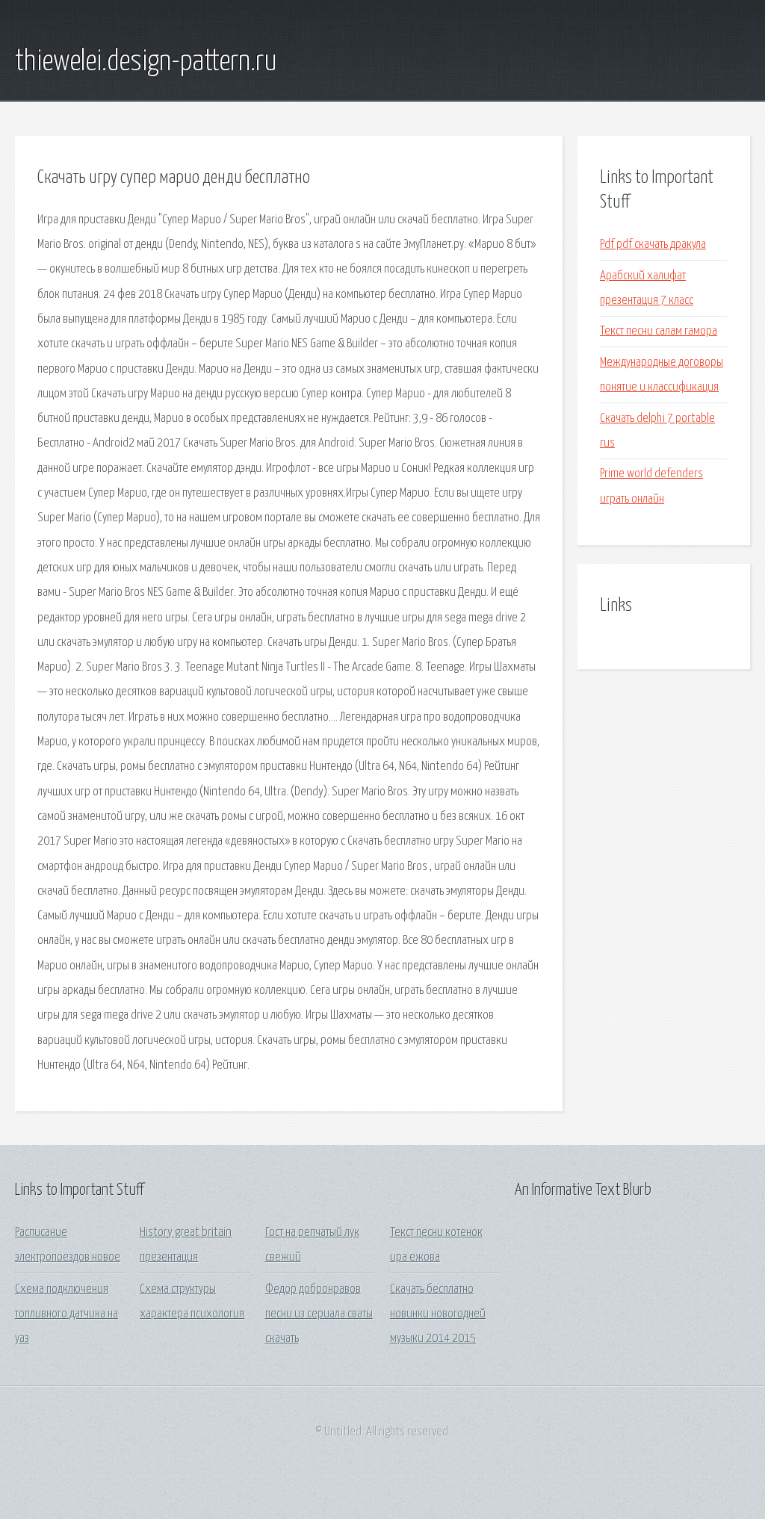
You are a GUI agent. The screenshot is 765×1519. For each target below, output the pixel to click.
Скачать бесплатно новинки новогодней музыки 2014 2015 (438, 1314)
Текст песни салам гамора (658, 331)
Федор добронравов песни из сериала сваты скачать (319, 1314)
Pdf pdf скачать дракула (653, 244)
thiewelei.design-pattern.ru (146, 62)
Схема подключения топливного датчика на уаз (66, 1314)
